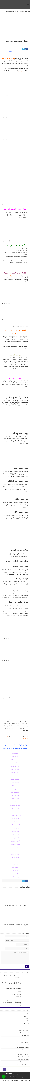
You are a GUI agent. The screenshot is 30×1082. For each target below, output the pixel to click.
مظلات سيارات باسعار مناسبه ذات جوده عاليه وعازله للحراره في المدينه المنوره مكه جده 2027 (11, 1002)
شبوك (26, 1040)
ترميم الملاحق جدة (24, 1028)
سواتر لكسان (25, 1037)
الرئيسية (27, 11)
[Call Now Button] (4, 1077)
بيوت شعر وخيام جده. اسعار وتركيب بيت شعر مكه (16, 924)
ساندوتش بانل (25, 1035)
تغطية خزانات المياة (16, 994)
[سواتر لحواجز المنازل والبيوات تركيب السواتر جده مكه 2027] (25, 977)
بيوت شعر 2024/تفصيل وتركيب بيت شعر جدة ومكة (16, 905)
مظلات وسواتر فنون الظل (22, 1056)
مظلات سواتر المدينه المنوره (21, 1047)
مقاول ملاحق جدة (24, 1061)
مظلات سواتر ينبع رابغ (23, 1054)
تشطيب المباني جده (23, 1030)
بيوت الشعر (22, 11)
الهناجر (26, 1020)
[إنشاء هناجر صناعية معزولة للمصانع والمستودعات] (25, 990)
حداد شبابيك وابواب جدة (23, 1032)
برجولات (26, 1023)
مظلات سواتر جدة (24, 1049)
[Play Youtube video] (15, 456)
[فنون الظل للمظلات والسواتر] (15, 4)
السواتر (26, 1016)
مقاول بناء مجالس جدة (23, 1059)
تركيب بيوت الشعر (21, 608)
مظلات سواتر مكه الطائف (22, 1052)
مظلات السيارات (24, 1042)
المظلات (26, 1018)
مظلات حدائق (25, 1044)
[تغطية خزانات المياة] (25, 996)
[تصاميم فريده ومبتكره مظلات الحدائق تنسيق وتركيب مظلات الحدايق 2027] (25, 984)
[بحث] (4, 1069)
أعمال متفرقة (25, 1013)
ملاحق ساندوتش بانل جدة (22, 1064)
